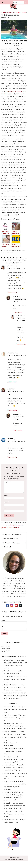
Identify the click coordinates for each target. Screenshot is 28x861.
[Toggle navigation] (2, 2)
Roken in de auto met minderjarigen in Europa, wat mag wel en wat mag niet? (15, 759)
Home (3, 12)
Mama (24, 12)
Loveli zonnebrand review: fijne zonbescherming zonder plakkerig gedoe (15, 709)
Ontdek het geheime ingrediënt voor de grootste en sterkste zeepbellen (14, 751)
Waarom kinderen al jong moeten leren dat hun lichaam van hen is (15, 679)
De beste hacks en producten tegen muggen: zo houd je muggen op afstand (15, 775)
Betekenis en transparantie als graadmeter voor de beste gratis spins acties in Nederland (14, 805)
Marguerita (12, 353)
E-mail (6, 501)
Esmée (10, 389)
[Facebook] (7, 605)
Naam (6, 495)
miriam (14, 250)
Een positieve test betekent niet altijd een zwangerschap (13, 536)
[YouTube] (16, 605)
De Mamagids (5, 646)
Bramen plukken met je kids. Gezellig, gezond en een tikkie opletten (14, 814)
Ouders (18, 12)
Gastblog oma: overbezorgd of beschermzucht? (10, 544)
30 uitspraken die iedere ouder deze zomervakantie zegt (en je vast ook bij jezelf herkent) (14, 767)
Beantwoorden (12, 292)
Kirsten (10, 266)
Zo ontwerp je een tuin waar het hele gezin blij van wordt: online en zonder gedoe (15, 695)
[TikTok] (20, 605)
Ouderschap (10, 12)
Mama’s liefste (5, 651)
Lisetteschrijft (5, 649)
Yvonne (10, 438)
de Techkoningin (18, 859)
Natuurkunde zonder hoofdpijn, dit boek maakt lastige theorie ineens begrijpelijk (15, 687)
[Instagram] (11, 605)
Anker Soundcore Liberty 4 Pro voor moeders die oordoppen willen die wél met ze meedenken (15, 726)
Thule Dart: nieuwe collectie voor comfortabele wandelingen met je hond (15, 717)
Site (5, 508)
